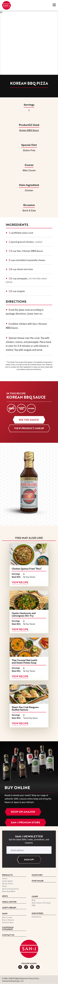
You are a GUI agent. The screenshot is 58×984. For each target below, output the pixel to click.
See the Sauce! (29, 419)
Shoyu (4, 886)
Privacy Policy (33, 978)
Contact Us (8, 935)
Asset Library (9, 908)
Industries (37, 913)
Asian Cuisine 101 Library (41, 903)
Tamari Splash (7, 881)
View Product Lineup (29, 428)
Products (7, 875)
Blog (33, 900)
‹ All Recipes (10, 14)
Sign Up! (29, 859)
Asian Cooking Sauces (10, 889)
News (5, 896)
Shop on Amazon (23, 811)
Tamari (4, 878)
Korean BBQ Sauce (29, 130)
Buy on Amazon (8, 920)
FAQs (34, 905)
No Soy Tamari (7, 883)
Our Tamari (37, 881)
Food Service (36, 917)
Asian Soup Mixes (8, 891)
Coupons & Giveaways (7, 928)
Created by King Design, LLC (13, 981)
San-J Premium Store (25, 822)
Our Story (37, 875)
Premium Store (7, 922)
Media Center (9, 902)
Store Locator (7, 917)
